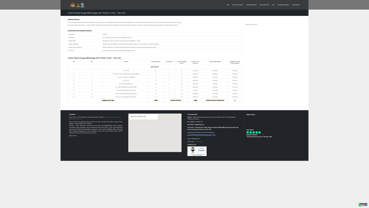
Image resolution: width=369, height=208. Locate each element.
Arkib (79, 119)
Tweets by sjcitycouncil (251, 24)
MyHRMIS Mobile (198, 141)
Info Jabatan (264, 5)
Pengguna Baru (283, 5)
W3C (111, 117)
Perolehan (117, 117)
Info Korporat (237, 5)
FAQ (273, 5)
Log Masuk (296, 5)
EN (73, 119)
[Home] (78, 5)
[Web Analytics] (261, 135)
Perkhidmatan (251, 5)
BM (228, 5)
